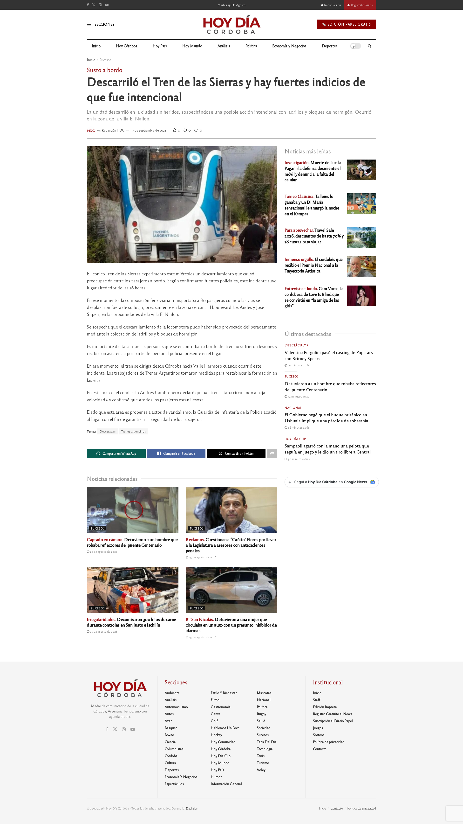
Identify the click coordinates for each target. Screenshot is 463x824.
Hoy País (160, 45)
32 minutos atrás (298, 396)
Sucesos (105, 59)
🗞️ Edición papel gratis (346, 24)
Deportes (330, 45)
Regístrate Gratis (361, 5)
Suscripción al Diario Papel (333, 721)
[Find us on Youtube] (107, 5)
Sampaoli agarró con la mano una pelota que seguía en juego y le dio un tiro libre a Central (328, 448)
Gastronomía (221, 707)
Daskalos (191, 808)
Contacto (320, 749)
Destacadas (108, 431)
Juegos (318, 728)
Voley (261, 770)
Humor (216, 777)
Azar (168, 721)
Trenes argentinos (133, 431)
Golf (214, 721)
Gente (215, 714)
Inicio (96, 45)
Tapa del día (267, 742)
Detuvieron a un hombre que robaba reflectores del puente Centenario (132, 542)
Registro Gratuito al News (332, 714)
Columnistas (174, 749)
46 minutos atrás (298, 427)
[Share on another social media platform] (272, 453)
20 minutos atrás (298, 365)
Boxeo (169, 735)
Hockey (216, 735)
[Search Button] (369, 46)
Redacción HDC (113, 130)
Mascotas (264, 693)
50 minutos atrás (298, 459)
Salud (261, 721)
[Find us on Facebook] (88, 5)
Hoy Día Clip (295, 438)
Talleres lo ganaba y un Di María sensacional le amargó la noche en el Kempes (312, 204)
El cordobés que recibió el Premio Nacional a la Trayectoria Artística (314, 264)
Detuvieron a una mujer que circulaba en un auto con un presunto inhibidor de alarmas (231, 624)
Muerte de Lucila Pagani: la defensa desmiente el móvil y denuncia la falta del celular (313, 171)
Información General (226, 784)
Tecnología (265, 749)
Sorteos (318, 735)
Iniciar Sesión (332, 5)
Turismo (263, 763)
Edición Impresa (325, 707)
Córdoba (171, 756)
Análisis (224, 45)
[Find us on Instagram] (100, 5)
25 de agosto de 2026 (103, 551)
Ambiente (172, 693)
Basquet (171, 728)
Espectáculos (296, 345)
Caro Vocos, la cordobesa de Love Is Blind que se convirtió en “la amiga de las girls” (314, 297)
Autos (169, 714)
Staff (316, 700)
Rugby (261, 714)
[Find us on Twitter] (93, 5)
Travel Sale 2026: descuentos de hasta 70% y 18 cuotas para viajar (314, 235)
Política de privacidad (328, 742)
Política (251, 45)
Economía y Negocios (289, 45)
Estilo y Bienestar (224, 693)
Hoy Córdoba (126, 45)
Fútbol (215, 700)
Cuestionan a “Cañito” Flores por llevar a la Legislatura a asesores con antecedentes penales (231, 544)
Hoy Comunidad (223, 742)
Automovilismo (176, 707)
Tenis (261, 756)
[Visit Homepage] (231, 24)
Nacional (293, 407)
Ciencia (170, 742)
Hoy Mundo (192, 45)
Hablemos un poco (225, 728)
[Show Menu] (89, 24)
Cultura (170, 763)
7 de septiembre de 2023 (149, 130)
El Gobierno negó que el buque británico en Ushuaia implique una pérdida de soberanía (326, 417)
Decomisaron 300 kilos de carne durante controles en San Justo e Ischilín (131, 622)
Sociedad (263, 728)
